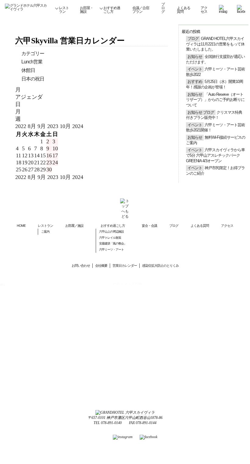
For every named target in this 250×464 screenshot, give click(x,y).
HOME (21, 225)
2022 (21, 126)
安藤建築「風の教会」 (113, 243)
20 (31, 162)
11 (18, 155)
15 (43, 155)
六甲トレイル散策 (110, 237)
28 (37, 169)
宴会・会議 (149, 225)
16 (49, 155)
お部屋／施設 (74, 225)
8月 (33, 126)
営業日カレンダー (124, 265)
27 (31, 169)
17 (55, 155)
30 (49, 169)
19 (24, 162)
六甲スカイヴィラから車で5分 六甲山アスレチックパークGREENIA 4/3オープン (215, 155)
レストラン (64, 10)
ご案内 (45, 231)
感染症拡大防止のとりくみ (160, 265)
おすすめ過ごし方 (111, 10)
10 (55, 148)
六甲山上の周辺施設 (111, 231)
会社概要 (101, 265)
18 (18, 162)
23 (49, 162)
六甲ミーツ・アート (111, 249)
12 (24, 155)
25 (18, 169)
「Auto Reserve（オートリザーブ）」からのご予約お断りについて (215, 99)
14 (37, 155)
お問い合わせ (81, 265)
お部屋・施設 (86, 10)
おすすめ (195, 82)
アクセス (204, 10)
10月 (66, 126)
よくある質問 (183, 10)
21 (37, 162)
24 (55, 162)
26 (24, 169)
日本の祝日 (32, 78)
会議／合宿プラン (140, 10)
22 (43, 162)
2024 (77, 126)
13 (31, 155)
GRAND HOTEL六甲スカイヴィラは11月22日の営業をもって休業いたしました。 (215, 44)
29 (43, 169)
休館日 (28, 70)
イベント (195, 69)
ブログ (163, 8)
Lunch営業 (31, 61)
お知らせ (195, 57)
